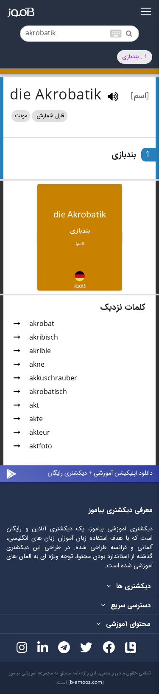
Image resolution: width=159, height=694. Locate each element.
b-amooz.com (86, 682)
